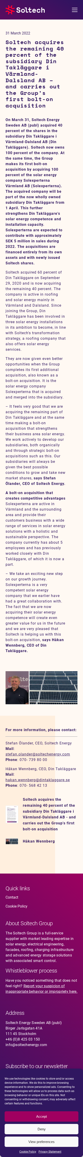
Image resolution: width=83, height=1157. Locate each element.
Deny (42, 1129)
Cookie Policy (27, 1151)
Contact (12, 897)
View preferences (41, 1142)
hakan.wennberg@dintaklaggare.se (38, 780)
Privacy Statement (50, 1151)
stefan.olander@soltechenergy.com (38, 754)
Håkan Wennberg (39, 841)
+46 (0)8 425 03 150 (23, 1039)
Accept (41, 1116)
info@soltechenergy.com (26, 1045)
